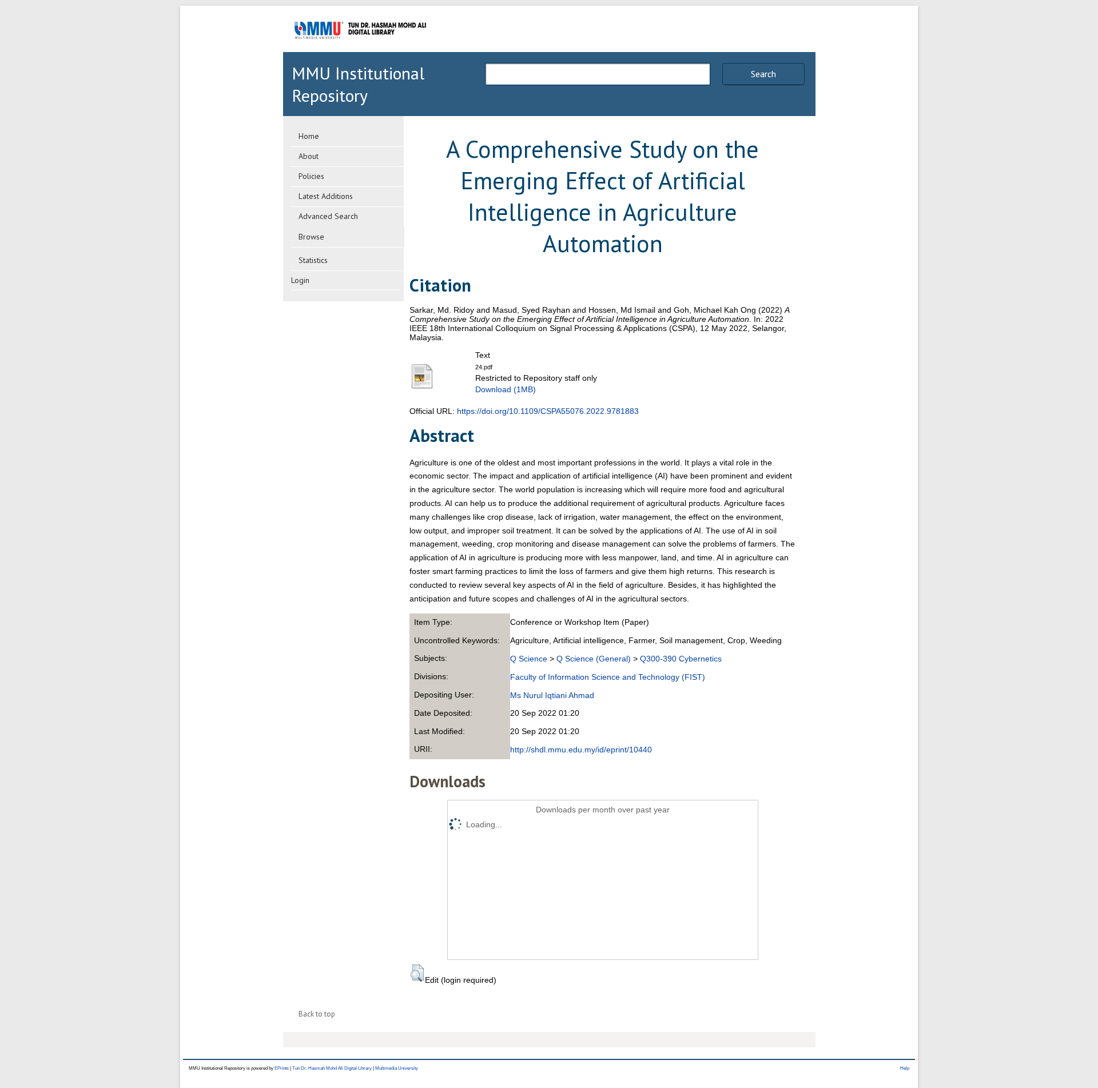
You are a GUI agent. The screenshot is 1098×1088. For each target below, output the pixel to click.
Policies (311, 176)
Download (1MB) (505, 389)
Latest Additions (326, 196)
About (309, 156)
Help (904, 1068)
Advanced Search (328, 216)
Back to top (317, 1014)
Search (763, 73)
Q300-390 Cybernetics (681, 658)
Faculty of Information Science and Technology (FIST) (607, 677)
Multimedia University (396, 1068)
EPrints (281, 1068)
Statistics (313, 260)
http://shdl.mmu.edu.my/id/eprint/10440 (581, 749)
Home (309, 136)
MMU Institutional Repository (358, 84)
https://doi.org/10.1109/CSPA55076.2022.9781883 (548, 411)
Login (300, 280)
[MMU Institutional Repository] (360, 50)
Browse (311, 237)
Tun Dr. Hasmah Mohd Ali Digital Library (332, 1068)
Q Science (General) (593, 658)
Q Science (528, 658)
